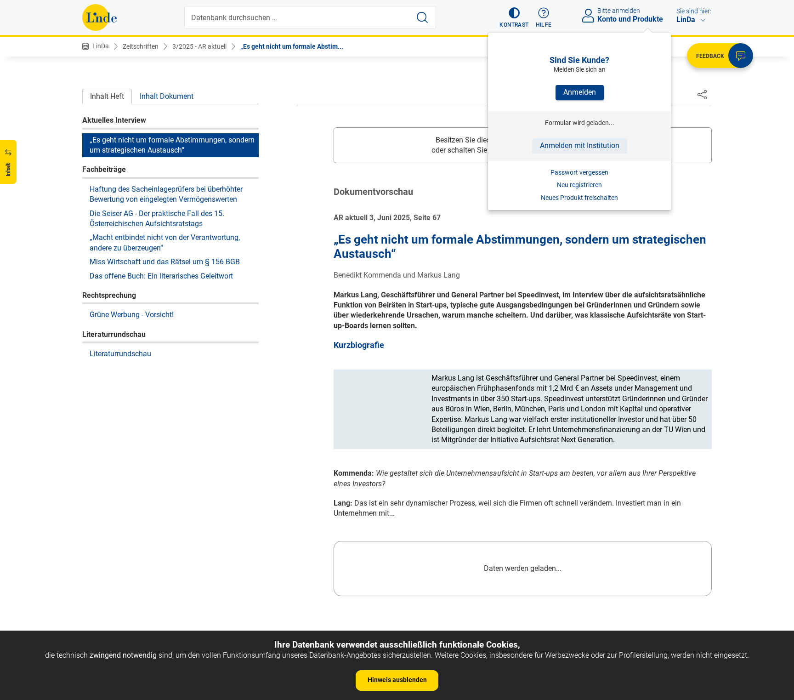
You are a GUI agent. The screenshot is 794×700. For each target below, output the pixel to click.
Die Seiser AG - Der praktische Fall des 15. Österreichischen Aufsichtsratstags (157, 218)
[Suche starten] (422, 17)
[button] (514, 17)
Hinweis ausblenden (397, 679)
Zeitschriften (141, 46)
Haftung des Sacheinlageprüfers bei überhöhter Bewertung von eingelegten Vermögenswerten (166, 194)
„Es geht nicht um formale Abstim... (291, 46)
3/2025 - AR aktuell (199, 46)
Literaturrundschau (120, 353)
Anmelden (579, 92)
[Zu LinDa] (99, 17)
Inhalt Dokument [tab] (166, 96)
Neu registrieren (579, 184)
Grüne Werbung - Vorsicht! (132, 314)
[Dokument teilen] (702, 94)
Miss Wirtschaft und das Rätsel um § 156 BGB (165, 261)
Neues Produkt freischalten (579, 197)
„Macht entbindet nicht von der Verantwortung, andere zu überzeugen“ (165, 242)
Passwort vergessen (579, 172)
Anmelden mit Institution (579, 145)
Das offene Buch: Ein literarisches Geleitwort (161, 275)
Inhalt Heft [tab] (107, 96)
